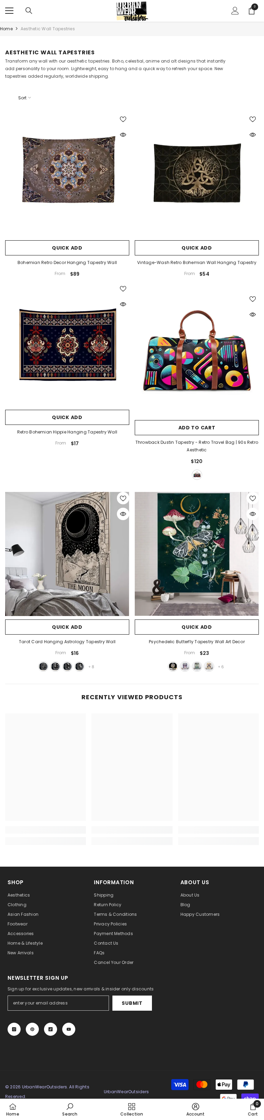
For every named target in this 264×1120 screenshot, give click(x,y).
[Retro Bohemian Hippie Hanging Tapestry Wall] (67, 344)
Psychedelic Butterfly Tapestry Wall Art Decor (197, 642)
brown (197, 475)
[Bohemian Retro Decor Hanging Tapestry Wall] (67, 175)
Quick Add (67, 247)
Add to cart (197, 427)
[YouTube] (68, 1029)
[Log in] (235, 10)
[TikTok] (50, 1029)
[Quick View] (123, 135)
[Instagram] (14, 1029)
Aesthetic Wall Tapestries (48, 29)
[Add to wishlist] (123, 119)
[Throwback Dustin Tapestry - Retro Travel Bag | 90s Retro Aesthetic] (197, 355)
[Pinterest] (32, 1029)
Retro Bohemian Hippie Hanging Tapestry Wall (67, 432)
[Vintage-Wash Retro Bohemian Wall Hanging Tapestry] (197, 175)
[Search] (29, 11)
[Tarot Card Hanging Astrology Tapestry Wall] (67, 554)
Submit (132, 1003)
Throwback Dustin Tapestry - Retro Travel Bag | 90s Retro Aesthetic (196, 446)
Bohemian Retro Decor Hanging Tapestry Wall (67, 262)
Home (6, 29)
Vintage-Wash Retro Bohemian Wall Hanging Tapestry (196, 262)
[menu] (9, 11)
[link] (45, 830)
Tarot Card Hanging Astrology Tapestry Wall (67, 642)
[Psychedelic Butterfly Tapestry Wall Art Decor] (197, 554)
